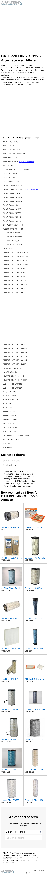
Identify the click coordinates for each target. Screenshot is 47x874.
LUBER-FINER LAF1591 (12, 388)
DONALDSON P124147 (12, 193)
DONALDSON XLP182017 (13, 225)
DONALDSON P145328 (12, 197)
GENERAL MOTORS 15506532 (15, 257)
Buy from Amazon (26, 162)
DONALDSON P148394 (12, 201)
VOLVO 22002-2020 (11, 439)
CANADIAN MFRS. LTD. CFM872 (16, 169)
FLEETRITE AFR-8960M (13, 245)
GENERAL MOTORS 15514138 (15, 260)
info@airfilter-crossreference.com (35, 873)
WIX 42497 (7, 443)
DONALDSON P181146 (12, 213)
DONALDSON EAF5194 (12, 189)
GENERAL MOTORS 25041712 (15, 364)
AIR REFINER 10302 (11, 146)
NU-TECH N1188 (10, 424)
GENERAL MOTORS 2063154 (15, 352)
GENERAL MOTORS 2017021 (14, 276)
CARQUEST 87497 (10, 173)
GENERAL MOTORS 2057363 (15, 288)
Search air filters (9, 465)
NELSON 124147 (9, 412)
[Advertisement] (23, 30)
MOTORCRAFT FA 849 (12, 400)
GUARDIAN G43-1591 (12, 368)
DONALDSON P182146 (12, 221)
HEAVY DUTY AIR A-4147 (13, 376)
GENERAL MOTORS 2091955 (15, 360)
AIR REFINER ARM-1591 (13, 150)
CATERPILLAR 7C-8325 (12, 181)
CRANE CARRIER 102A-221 (14, 185)
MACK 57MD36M (10, 392)
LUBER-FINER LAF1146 (12, 384)
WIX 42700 (7, 447)
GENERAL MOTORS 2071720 (15, 356)
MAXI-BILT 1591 (9, 396)
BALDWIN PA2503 (10, 162)
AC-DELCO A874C (10, 142)
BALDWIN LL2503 (10, 158)
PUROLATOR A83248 (12, 431)
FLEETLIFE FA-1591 (11, 241)
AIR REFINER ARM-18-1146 (14, 154)
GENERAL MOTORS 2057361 (15, 284)
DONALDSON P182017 (12, 217)
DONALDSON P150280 (12, 205)
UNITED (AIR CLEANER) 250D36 (16, 435)
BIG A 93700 (8, 165)
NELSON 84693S (10, 419)
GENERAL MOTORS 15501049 (15, 253)
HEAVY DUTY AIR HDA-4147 (15, 380)
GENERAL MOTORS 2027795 (15, 280)
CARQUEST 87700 (10, 177)
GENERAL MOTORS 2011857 (14, 272)
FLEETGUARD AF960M (12, 237)
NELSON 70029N (10, 416)
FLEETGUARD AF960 (11, 233)
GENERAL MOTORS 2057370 (15, 292)
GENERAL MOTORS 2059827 (15, 348)
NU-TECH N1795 (10, 427)
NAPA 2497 (7, 404)
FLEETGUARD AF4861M (13, 229)
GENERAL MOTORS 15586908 (15, 264)
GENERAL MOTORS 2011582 (14, 268)
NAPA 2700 (7, 408)
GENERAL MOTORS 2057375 (15, 344)
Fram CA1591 (8, 249)
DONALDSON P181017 (12, 209)
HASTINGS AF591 (10, 372)
